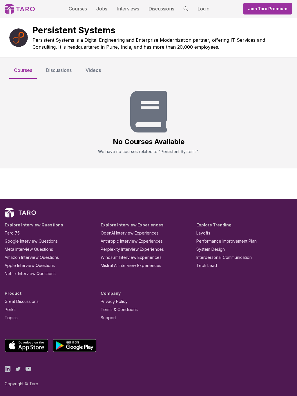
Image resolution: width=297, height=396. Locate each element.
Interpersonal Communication (224, 257)
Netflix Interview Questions (30, 273)
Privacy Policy (114, 301)
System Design (210, 249)
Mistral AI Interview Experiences (131, 265)
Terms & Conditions (119, 309)
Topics (11, 317)
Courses (78, 9)
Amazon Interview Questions (32, 257)
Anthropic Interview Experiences (132, 241)
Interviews (128, 9)
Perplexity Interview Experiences (132, 249)
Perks (10, 309)
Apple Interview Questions (30, 265)
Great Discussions (22, 301)
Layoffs (203, 232)
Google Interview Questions (31, 241)
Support (108, 317)
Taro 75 (12, 232)
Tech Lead (206, 265)
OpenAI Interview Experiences (130, 232)
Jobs (101, 9)
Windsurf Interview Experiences (131, 257)
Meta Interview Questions (29, 249)
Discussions (161, 9)
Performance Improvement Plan (226, 241)
